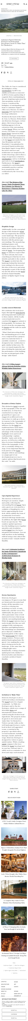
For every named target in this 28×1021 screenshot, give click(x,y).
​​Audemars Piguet (8, 965)
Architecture (18, 35)
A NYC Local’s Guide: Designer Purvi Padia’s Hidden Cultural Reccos (14, 822)
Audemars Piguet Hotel (15, 968)
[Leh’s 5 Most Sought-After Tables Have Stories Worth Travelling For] (14, 863)
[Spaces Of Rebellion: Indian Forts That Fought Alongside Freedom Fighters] (14, 836)
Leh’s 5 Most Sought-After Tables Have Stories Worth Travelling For (14, 875)
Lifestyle (9, 35)
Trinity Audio (17, 81)
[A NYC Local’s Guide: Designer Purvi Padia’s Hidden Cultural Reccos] (14, 810)
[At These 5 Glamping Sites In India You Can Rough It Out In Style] (14, 916)
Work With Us (18, 993)
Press (3, 996)
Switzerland (23, 970)
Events (16, 986)
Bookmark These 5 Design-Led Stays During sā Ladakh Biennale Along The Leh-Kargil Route (14, 956)
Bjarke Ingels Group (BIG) (11, 970)
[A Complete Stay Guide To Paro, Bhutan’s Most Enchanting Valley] (14, 889)
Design (16, 991)
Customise (14, 1014)
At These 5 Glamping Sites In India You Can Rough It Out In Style (14, 928)
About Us (3, 991)
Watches (15, 973)
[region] (14, 1009)
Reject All (14, 1018)
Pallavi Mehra (9, 67)
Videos (3, 986)
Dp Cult (3, 993)
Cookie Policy (9, 1006)
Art (15, 984)
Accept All (14, 1010)
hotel (15, 406)
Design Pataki (4, 8)
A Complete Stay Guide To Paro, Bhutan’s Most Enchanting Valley (14, 902)
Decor (16, 981)
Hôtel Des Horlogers (19, 965)
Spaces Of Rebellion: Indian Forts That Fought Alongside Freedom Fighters (14, 849)
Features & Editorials (17, 996)
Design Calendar (6, 989)
